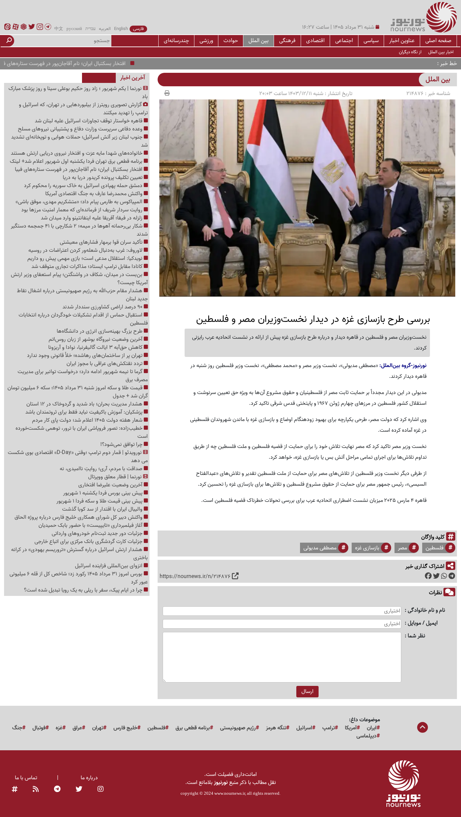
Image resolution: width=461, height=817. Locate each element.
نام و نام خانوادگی (426, 610)
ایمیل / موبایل (423, 623)
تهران (97, 728)
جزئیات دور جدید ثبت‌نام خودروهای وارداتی (98, 533)
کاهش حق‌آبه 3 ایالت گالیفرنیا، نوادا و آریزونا (96, 347)
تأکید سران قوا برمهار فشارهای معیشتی (102, 242)
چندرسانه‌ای (176, 40)
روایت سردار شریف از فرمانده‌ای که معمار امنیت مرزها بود (82, 210)
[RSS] (36, 789)
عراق (77, 728)
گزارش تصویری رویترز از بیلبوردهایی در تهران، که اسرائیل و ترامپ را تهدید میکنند (83, 108)
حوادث (230, 40)
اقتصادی (315, 40)
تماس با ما (26, 778)
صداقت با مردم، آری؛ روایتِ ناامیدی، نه (102, 468)
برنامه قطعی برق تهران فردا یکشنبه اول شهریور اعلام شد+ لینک (77, 161)
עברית (90, 29)
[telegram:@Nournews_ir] (57, 789)
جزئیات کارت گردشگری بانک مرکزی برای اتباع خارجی (89, 541)
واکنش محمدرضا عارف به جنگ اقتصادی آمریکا (94, 193)
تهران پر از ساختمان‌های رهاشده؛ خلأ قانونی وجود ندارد (85, 355)
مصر (402, 548)
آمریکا (351, 728)
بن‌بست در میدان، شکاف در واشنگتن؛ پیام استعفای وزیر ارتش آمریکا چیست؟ (79, 278)
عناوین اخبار (402, 40)
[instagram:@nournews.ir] (101, 789)
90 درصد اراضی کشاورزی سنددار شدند (103, 307)
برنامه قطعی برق (192, 728)
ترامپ (328, 728)
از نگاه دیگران (410, 52)
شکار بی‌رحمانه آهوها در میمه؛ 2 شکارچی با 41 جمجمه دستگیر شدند (79, 230)
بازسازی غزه (367, 548)
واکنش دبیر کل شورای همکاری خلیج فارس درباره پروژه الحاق (79, 517)
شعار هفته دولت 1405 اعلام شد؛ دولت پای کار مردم (88, 420)
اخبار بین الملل (441, 52)
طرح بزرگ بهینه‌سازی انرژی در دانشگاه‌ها (100, 331)
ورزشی (206, 40)
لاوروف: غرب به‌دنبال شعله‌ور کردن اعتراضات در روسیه (86, 250)
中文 (58, 29)
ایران (372, 728)
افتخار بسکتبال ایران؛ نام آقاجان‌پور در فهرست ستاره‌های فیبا (77, 63)
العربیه (105, 29)
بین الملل (258, 40)
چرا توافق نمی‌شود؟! (122, 444)
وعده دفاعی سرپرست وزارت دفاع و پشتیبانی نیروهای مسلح (81, 129)
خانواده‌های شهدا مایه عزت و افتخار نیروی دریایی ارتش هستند (77, 153)
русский (74, 29)
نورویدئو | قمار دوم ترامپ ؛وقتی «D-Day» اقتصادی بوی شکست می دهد (78, 456)
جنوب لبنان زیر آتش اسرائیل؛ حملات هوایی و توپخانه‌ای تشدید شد (79, 141)
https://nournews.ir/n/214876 (195, 576)
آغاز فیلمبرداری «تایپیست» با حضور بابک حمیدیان (91, 525)
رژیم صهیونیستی (238, 728)
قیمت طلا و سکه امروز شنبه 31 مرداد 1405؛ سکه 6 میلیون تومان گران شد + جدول (77, 392)
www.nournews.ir (229, 793)
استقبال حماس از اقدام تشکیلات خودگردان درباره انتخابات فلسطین (83, 319)
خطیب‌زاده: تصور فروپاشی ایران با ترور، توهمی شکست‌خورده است (82, 432)
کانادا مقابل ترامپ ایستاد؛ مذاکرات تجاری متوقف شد (87, 266)
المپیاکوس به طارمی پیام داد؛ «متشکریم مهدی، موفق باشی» (80, 202)
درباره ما (89, 778)
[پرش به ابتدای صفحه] (422, 728)
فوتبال (39, 728)
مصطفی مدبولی (319, 548)
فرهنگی (287, 40)
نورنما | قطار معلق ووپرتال (115, 477)
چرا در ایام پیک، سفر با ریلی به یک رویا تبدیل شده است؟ (84, 590)
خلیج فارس (125, 728)
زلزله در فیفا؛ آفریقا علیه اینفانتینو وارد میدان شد (92, 218)
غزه (59, 728)
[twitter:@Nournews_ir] (79, 789)
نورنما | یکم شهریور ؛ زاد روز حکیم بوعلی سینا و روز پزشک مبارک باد (78, 92)
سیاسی (371, 40)
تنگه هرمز (276, 728)
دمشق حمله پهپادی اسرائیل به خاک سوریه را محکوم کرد (84, 185)
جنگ (17, 728)
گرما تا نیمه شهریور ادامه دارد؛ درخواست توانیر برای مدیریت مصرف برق (83, 375)
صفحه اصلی (438, 40)
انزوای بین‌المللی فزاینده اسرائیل (109, 566)
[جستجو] (9, 41)
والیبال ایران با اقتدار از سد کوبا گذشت (103, 509)
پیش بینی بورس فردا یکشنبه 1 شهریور (103, 493)
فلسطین (434, 548)
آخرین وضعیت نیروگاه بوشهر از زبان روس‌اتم (96, 339)
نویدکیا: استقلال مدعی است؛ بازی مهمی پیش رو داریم (85, 258)
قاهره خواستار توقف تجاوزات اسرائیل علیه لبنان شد (89, 121)
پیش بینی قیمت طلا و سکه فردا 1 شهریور (100, 501)
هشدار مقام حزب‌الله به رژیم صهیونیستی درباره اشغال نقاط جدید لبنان (82, 294)
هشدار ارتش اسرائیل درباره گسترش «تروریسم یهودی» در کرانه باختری (79, 553)
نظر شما (416, 636)
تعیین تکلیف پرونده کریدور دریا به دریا (103, 177)
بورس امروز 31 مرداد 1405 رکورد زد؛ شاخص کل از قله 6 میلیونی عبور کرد (78, 578)
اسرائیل (304, 728)
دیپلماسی (366, 736)
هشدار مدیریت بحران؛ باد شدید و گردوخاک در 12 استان (85, 404)
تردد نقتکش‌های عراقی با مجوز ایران (105, 363)
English (121, 29)
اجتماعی (344, 40)
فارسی (138, 29)
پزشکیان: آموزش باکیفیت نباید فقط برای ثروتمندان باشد (84, 412)
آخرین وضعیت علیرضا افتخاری (111, 485)
